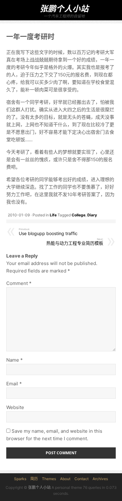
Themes (49, 478)
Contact (81, 478)
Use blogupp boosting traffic (48, 232)
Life (53, 215)
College (78, 215)
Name (14, 360)
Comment (19, 283)
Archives (100, 478)
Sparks (20, 478)
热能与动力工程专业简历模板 (74, 242)
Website (15, 407)
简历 (34, 478)
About (65, 478)
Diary (92, 215)
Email (14, 384)
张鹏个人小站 (64, 8)
